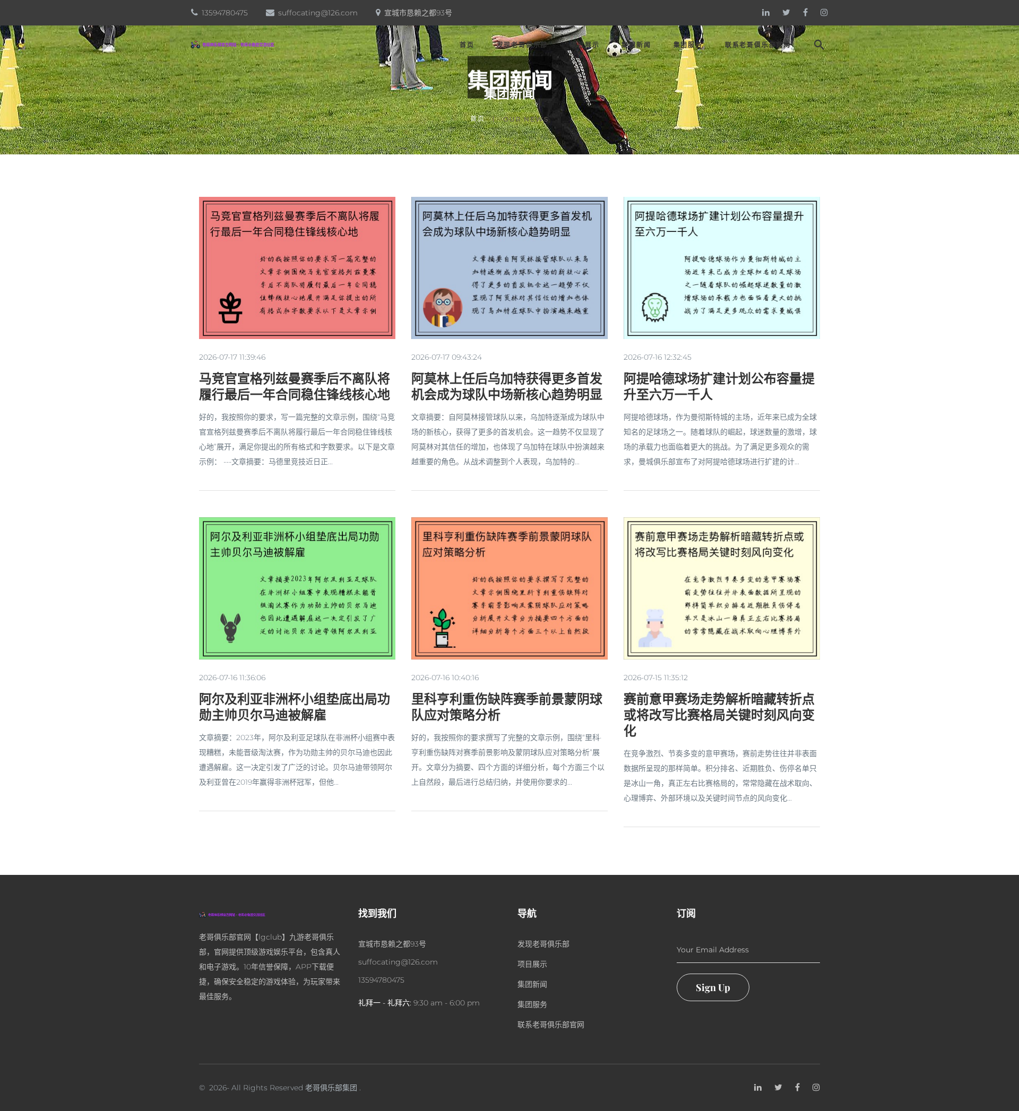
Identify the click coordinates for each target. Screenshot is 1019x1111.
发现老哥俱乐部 (522, 45)
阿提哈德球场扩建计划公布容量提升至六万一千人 (719, 385)
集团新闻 (636, 45)
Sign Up (713, 987)
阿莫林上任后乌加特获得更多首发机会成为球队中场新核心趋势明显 (506, 385)
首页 (467, 45)
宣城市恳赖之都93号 (418, 13)
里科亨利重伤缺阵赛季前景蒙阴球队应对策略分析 (506, 706)
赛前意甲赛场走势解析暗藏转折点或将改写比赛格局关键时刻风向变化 (719, 714)
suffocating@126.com (318, 13)
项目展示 (584, 45)
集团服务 (688, 45)
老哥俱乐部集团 (331, 1087)
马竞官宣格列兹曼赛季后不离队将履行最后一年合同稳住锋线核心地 (294, 385)
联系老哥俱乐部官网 (758, 45)
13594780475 (225, 13)
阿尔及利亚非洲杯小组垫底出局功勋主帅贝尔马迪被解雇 (294, 706)
